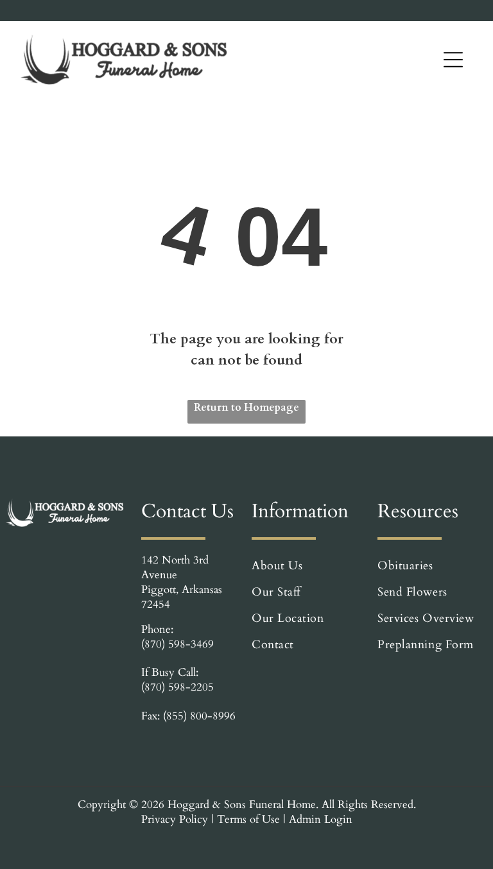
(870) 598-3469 (177, 644)
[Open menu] (453, 59)
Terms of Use (248, 819)
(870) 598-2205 (177, 687)
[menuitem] (307, 566)
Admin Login (320, 819)
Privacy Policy (174, 819)
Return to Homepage (246, 407)
